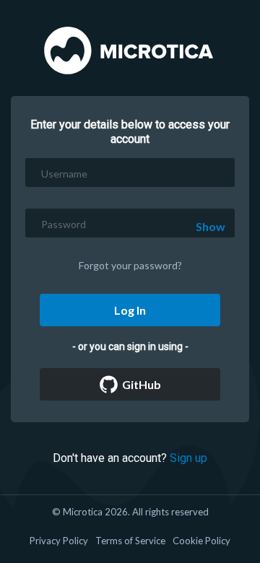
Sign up (188, 458)
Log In (130, 310)
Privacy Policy (59, 540)
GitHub (139, 384)
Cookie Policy (201, 540)
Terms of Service (130, 540)
